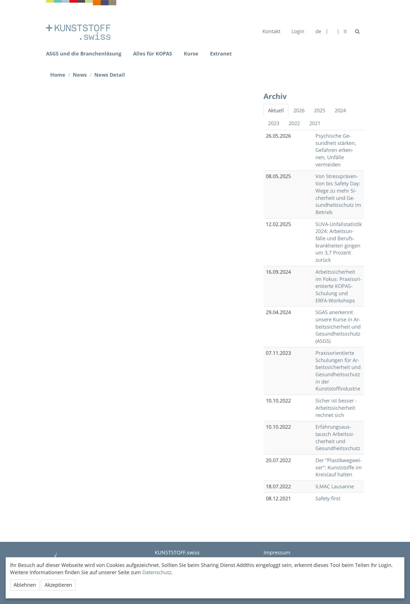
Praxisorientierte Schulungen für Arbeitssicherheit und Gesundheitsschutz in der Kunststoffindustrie (338, 371)
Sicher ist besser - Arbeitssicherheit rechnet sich (336, 407)
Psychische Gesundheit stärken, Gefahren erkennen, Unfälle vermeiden (335, 150)
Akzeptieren (58, 584)
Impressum (277, 552)
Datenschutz (156, 572)
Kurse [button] (191, 53)
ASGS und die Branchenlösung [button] (83, 53)
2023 (273, 123)
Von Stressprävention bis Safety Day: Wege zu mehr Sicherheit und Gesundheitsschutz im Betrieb (338, 194)
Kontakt (271, 31)
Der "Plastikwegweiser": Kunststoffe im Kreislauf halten (338, 467)
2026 (299, 110)
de (318, 31)
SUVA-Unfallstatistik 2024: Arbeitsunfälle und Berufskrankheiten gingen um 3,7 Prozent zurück (338, 242)
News (80, 74)
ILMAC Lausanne (334, 486)
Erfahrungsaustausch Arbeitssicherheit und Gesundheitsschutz (337, 437)
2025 (319, 110)
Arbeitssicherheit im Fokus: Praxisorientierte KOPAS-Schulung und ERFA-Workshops (338, 286)
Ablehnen (25, 584)
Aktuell (276, 110)
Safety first (327, 498)
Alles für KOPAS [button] (152, 53)
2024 (340, 110)
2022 (294, 123)
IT (345, 31)
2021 (314, 123)
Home (57, 74)
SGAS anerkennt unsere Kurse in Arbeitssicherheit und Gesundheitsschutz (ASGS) (338, 326)
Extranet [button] (221, 53)
